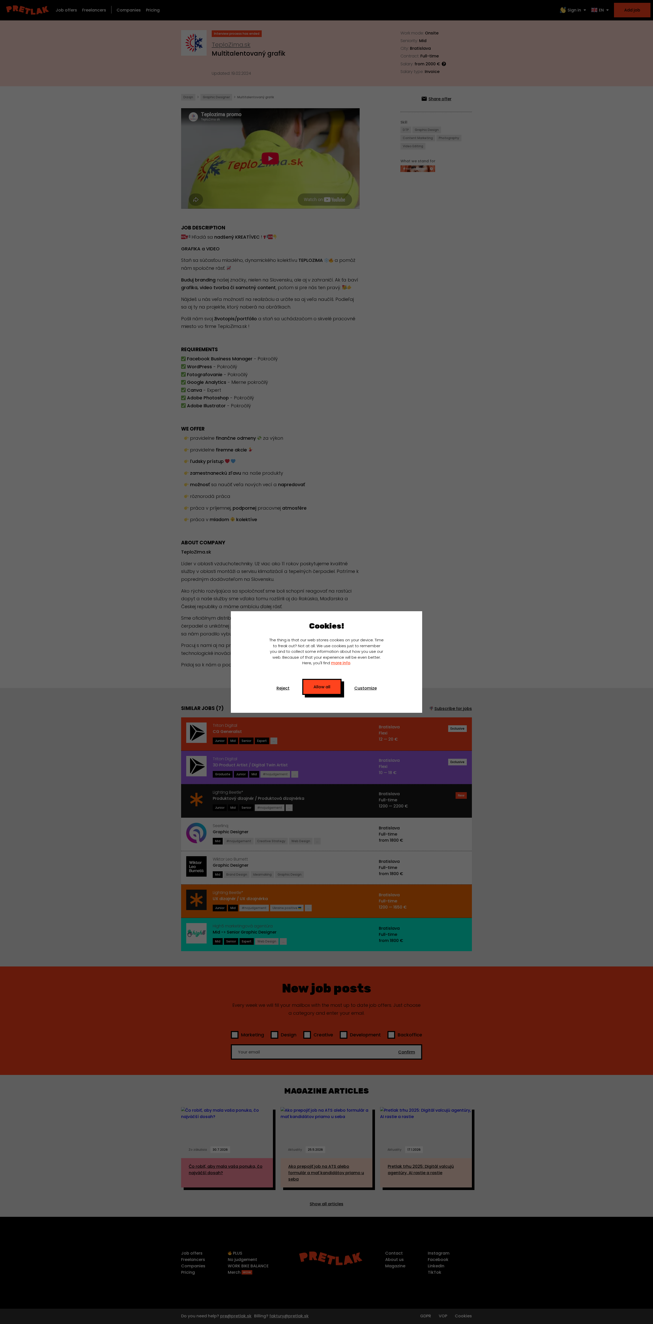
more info (340, 663)
